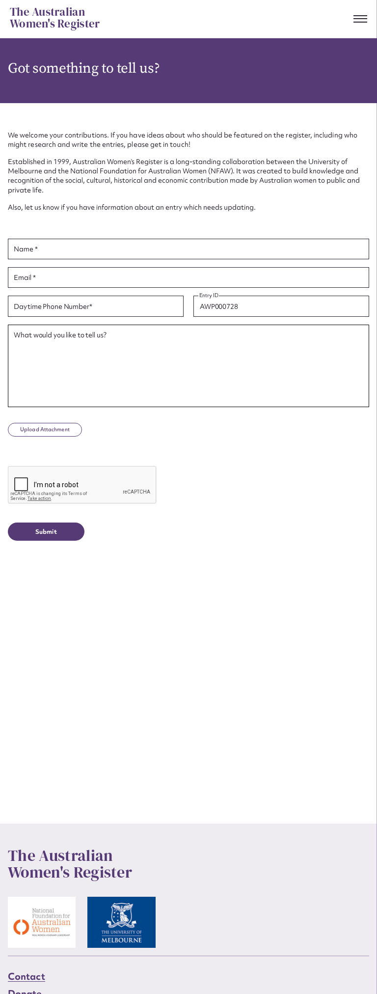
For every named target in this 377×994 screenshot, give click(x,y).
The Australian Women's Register (55, 18)
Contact (26, 976)
